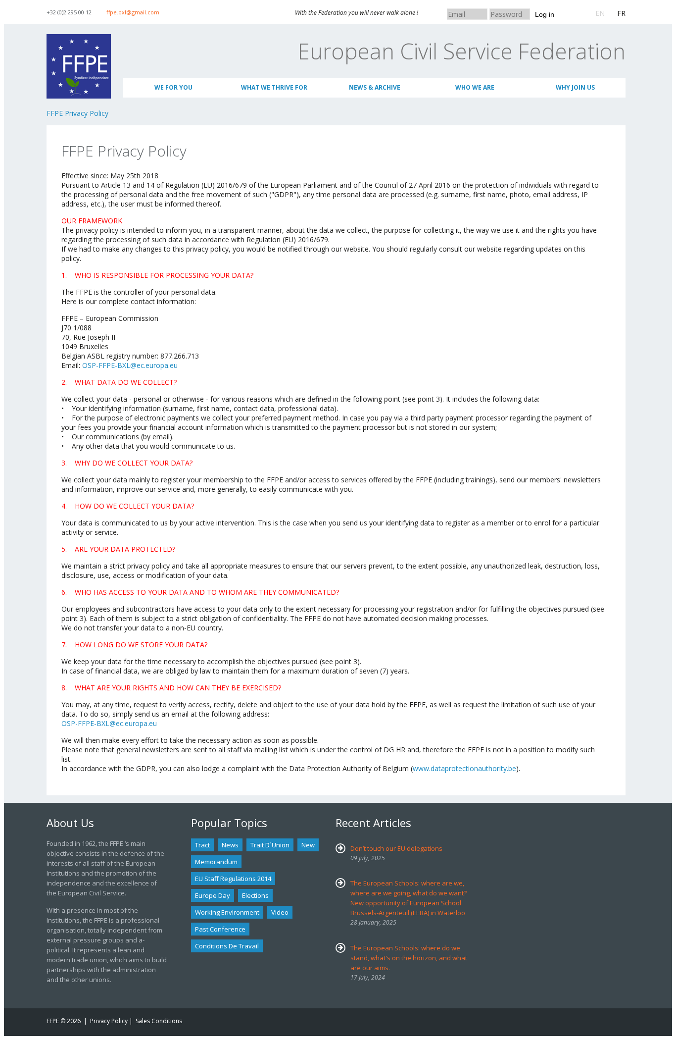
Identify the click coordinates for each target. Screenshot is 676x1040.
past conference (220, 929)
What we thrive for (274, 87)
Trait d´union (270, 844)
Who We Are (474, 87)
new (308, 844)
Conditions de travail (227, 945)
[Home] (79, 39)
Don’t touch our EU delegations (396, 848)
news (230, 844)
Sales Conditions (159, 1021)
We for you (173, 87)
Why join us (575, 87)
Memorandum (216, 861)
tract (202, 844)
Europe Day (212, 895)
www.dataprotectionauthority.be (464, 768)
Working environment (227, 912)
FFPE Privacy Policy (77, 113)
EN (600, 13)
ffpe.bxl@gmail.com (132, 12)
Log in (544, 14)
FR (621, 13)
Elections (255, 895)
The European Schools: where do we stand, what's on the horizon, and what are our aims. (408, 957)
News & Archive (374, 87)
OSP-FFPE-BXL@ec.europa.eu (130, 365)
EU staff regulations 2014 (233, 878)
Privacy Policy (109, 1021)
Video (280, 912)
